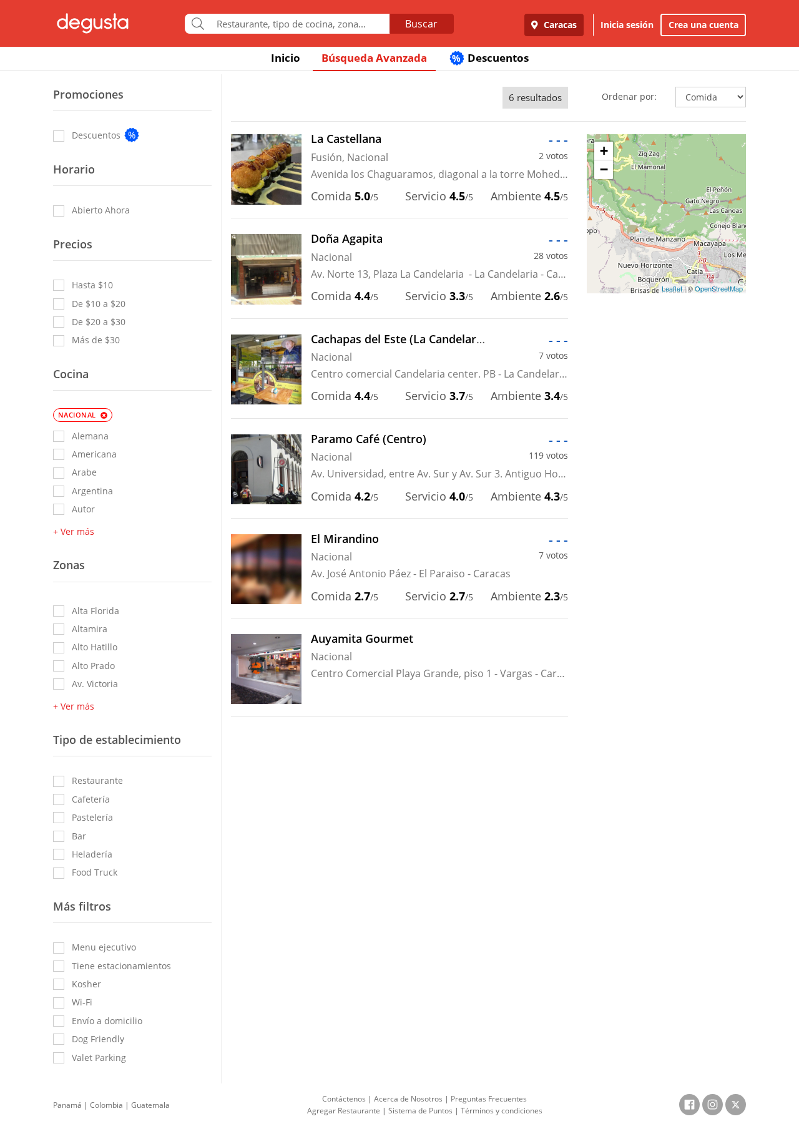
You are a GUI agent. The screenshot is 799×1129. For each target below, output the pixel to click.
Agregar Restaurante (343, 1110)
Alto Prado (93, 666)
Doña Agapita (347, 238)
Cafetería (91, 799)
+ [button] (604, 151)
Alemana (90, 436)
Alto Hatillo (94, 647)
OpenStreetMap (719, 288)
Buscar (421, 24)
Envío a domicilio (107, 1021)
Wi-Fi (82, 1002)
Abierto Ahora (101, 210)
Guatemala (150, 1105)
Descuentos (490, 58)
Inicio (285, 58)
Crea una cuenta (703, 25)
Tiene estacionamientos (121, 966)
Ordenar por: (629, 96)
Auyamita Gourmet (362, 638)
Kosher (86, 984)
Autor (83, 509)
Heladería (92, 854)
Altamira (89, 629)
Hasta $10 (92, 285)
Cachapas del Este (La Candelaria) (400, 338)
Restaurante (97, 780)
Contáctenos (344, 1098)
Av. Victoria (95, 684)
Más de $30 (96, 340)
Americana (94, 454)
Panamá (67, 1105)
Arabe (84, 472)
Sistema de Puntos (420, 1110)
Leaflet (672, 288)
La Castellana (346, 138)
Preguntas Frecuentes (489, 1098)
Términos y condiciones (501, 1110)
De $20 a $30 (98, 322)
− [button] (604, 169)
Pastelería (92, 817)
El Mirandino (345, 538)
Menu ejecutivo (104, 947)
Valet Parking (99, 1057)
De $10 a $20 (98, 304)
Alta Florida (95, 611)
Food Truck (94, 872)
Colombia (106, 1105)
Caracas (559, 25)
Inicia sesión (627, 25)
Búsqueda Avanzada (374, 58)
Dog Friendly (98, 1039)
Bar (79, 836)
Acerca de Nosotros (408, 1098)
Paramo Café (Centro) (368, 438)
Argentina (92, 491)
